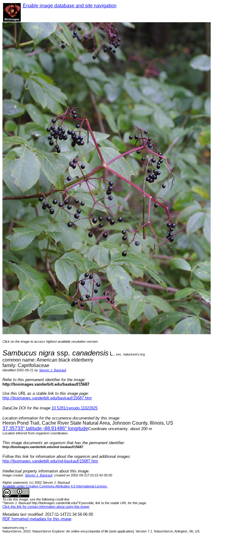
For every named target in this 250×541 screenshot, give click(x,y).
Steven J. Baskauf (52, 370)
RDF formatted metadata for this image (36, 519)
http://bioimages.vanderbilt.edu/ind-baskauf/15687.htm (50, 461)
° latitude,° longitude (45, 428)
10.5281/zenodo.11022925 (75, 408)
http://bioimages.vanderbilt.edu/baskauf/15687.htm (47, 398)
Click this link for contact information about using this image (45, 506)
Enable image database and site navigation (69, 5)
